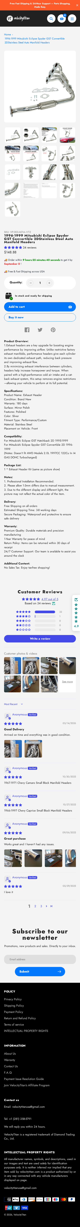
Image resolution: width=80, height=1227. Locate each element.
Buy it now (16, 312)
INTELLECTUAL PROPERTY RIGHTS (26, 1031)
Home (7, 34)
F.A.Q (8, 1072)
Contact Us (11, 1066)
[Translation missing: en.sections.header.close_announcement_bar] (77, 5)
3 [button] (41, 906)
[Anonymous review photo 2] (33, 749)
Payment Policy (13, 1012)
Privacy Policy (13, 999)
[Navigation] (72, 18)
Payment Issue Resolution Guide (24, 1079)
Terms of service (14, 1024)
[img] (13, 724)
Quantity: (16, 282)
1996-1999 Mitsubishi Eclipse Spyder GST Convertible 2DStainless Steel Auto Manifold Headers (35, 40)
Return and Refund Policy (20, 1018)
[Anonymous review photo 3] (54, 858)
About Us (10, 1053)
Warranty (9, 1060)
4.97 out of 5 (49, 599)
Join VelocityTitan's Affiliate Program (26, 1085)
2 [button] (35, 906)
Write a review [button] (40, 638)
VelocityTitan (20, 1214)
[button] (13, 247)
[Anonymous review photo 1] (13, 749)
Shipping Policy (14, 1005)
